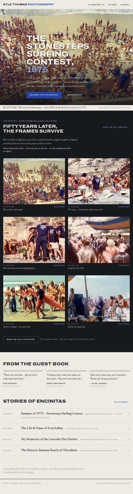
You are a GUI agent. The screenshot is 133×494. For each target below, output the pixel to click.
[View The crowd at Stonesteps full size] (34, 181)
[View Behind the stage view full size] (99, 298)
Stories (112, 5)
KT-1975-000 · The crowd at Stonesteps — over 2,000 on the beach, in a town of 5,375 (44, 108)
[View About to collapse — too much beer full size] (34, 298)
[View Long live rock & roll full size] (99, 240)
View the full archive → (116, 127)
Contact (125, 5)
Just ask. (30, 472)
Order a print (75, 95)
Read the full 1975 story (21, 339)
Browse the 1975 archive (44, 95)
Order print (59, 206)
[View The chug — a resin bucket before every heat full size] (99, 181)
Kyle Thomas (28, 4)
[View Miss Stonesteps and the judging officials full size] (34, 240)
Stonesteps (96, 5)
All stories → (122, 402)
